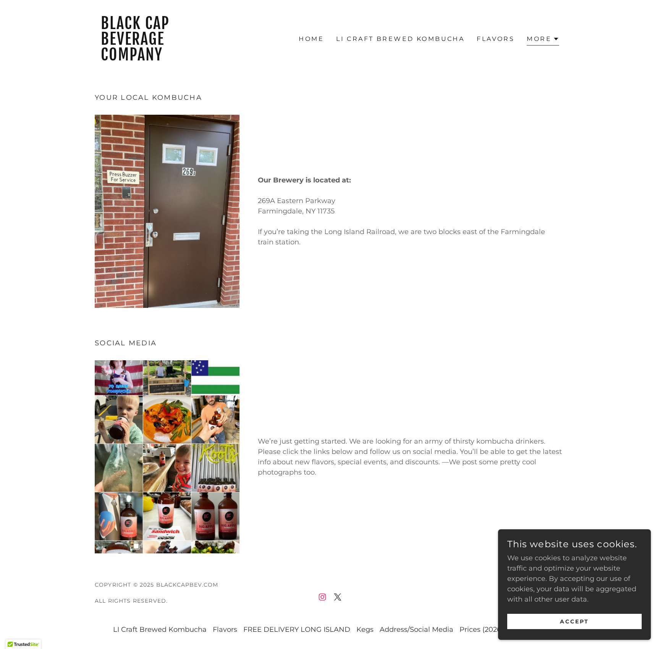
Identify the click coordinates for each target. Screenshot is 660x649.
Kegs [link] (365, 629)
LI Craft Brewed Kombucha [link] (400, 38)
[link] (153, 58)
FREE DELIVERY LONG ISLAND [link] (296, 629)
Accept (574, 621)
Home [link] (311, 38)
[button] (543, 40)
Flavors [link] (495, 38)
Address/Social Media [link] (416, 629)
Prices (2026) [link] (481, 629)
